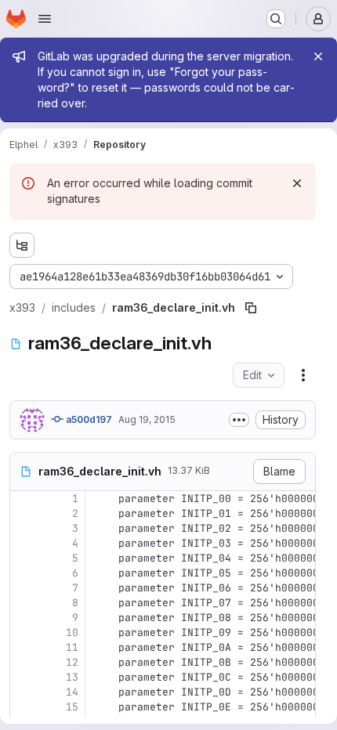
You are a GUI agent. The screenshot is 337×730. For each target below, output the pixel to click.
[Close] (318, 56)
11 (72, 647)
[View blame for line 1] (23, 498)
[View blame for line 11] (23, 647)
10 (72, 632)
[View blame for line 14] (23, 692)
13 (72, 677)
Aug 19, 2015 (147, 419)
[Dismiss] (297, 183)
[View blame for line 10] (23, 632)
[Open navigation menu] (44, 18)
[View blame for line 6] (23, 573)
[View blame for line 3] (23, 528)
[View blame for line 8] (23, 602)
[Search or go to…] (275, 18)
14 (72, 692)
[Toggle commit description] (239, 420)
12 (72, 662)
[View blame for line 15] (23, 706)
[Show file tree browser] (21, 245)
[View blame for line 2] (23, 513)
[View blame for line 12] (23, 662)
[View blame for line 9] (23, 617)
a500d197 (87, 419)
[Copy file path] (250, 307)
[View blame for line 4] (23, 543)
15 (72, 707)
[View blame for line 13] (23, 677)
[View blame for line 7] (23, 587)
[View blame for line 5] (23, 558)
